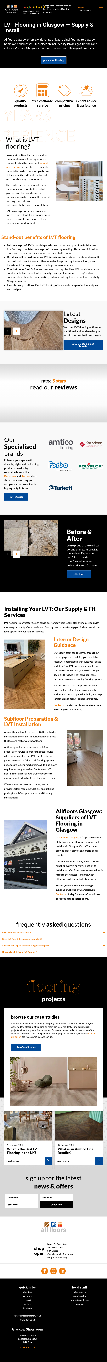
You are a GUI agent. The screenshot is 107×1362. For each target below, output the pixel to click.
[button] (7, 331)
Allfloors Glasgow (68, 837)
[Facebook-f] (44, 1271)
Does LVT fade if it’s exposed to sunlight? (22, 939)
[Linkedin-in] (62, 1271)
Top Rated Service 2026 (31, 11)
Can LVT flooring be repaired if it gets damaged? (25, 945)
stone (17, 167)
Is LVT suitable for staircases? (16, 932)
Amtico (25, 476)
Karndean (10, 476)
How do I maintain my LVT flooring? (19, 952)
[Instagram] (53, 1271)
